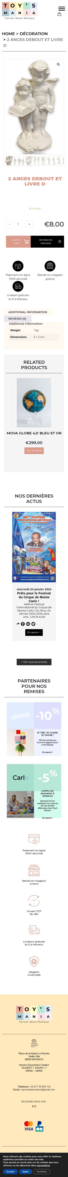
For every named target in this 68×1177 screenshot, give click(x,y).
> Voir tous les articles (34, 661)
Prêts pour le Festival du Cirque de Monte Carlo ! (34, 597)
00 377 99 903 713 (41, 1086)
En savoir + (34, 632)
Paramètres (42, 1171)
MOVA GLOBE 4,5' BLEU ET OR (34, 433)
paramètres (43, 1165)
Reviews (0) (17, 318)
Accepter (10, 1171)
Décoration (34, 33)
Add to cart (16, 242)
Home (8, 33)
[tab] (27, 312)
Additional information (27, 312)
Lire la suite (37, 616)
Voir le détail (34, 450)
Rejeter (25, 1171)
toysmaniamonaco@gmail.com (38, 1089)
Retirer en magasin (45, 242)
